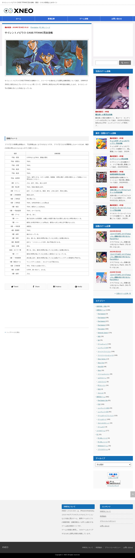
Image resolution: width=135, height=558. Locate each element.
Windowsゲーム (103, 446)
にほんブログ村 (113, 477)
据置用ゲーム (101, 310)
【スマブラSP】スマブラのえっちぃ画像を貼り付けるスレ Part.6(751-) (120, 236)
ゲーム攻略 (84, 19)
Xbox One (101, 363)
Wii (99, 340)
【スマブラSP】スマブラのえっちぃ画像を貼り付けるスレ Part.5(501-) (120, 277)
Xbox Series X (102, 359)
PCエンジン (101, 385)
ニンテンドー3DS (103, 408)
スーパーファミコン (104, 351)
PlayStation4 (102, 317)
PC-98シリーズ (44, 27)
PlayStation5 (102, 314)
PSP (99, 404)
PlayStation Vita (103, 400)
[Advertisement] (113, 39)
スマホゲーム (101, 430)
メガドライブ (102, 381)
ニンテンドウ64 (103, 347)
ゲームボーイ (102, 419)
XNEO (5, 547)
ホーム (18, 19)
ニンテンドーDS (103, 412)
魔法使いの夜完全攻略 (103, 115)
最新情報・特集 (102, 306)
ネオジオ (100, 393)
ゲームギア (101, 427)
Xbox (99, 370)
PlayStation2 (102, 325)
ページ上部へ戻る (132, 494)
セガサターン (102, 378)
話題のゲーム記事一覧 (123, 293)
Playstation (34, 27)
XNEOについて (105, 511)
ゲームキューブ (103, 344)
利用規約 (103, 516)
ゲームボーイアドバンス (106, 415)
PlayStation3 (102, 321)
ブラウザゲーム (103, 449)
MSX (99, 389)
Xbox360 (100, 366)
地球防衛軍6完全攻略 (117, 174)
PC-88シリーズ (103, 438)
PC (97, 434)
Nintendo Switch (103, 332)
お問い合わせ (117, 19)
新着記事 (51, 19)
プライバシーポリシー (108, 521)
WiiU (99, 336)
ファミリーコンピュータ (106, 355)
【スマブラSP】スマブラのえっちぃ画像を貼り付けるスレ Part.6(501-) (120, 256)
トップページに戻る (13, 332)
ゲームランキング (113, 485)
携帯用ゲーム (101, 397)
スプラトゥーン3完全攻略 (119, 159)
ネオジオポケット (103, 423)
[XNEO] (18, 13)
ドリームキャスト (103, 374)
